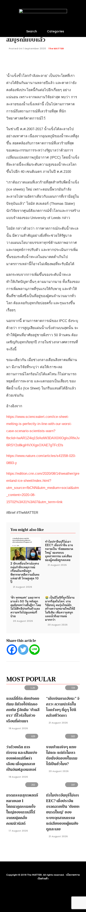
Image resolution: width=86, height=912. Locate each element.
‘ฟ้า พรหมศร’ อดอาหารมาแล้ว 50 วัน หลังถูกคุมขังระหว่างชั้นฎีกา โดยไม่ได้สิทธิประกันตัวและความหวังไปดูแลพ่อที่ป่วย (25, 606)
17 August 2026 (18, 830)
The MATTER (56, 48)
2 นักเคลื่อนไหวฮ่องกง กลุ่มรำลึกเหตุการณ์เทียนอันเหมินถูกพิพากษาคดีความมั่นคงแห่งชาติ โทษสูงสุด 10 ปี (24, 572)
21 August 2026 (22, 587)
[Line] (34, 649)
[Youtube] (40, 868)
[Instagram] (46, 868)
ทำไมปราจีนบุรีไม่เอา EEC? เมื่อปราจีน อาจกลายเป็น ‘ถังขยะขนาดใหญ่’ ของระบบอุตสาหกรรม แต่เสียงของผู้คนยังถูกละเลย (59, 550)
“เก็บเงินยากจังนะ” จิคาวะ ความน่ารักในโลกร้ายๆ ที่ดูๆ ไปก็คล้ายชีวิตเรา (62, 707)
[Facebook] (12, 649)
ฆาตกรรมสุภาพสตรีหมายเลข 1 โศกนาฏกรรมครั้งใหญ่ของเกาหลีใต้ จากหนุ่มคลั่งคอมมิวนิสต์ (22, 809)
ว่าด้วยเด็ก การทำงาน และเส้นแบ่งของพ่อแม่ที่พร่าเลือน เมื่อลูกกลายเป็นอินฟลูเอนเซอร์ (21, 758)
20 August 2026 (23, 621)
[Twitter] (23, 649)
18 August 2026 (18, 728)
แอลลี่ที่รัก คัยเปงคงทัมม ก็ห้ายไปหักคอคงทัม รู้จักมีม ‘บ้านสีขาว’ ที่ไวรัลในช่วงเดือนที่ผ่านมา (22, 709)
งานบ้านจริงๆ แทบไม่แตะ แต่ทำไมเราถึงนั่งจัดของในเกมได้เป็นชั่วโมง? (61, 755)
